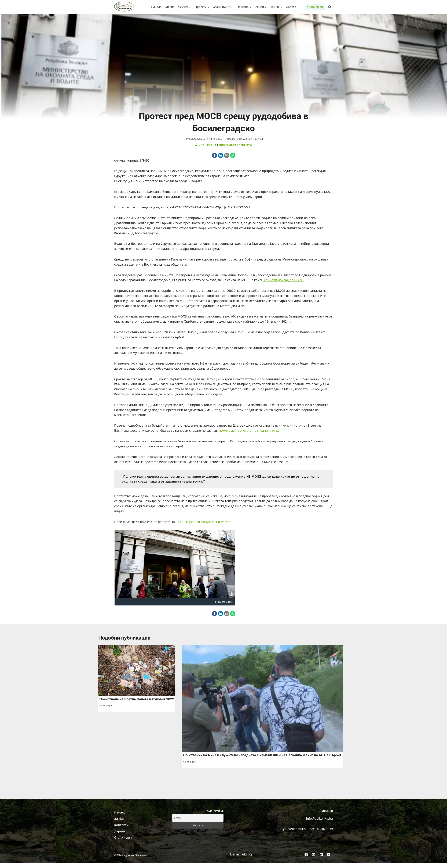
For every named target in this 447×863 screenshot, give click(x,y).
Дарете (291, 7)
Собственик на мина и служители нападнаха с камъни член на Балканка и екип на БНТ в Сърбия (262, 755)
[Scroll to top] (439, 857)
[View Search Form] (330, 7)
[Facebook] (214, 155)
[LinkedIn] (220, 155)
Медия (169, 7)
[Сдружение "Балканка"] (125, 7)
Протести (245, 145)
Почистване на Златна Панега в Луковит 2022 (136, 699)
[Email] (226, 155)
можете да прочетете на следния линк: (249, 430)
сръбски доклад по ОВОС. (283, 280)
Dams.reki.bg (241, 854)
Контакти (121, 825)
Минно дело (227, 145)
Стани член (315, 7)
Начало (156, 7)
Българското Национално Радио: (205, 522)
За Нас (119, 818)
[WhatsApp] (232, 155)
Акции (199, 145)
